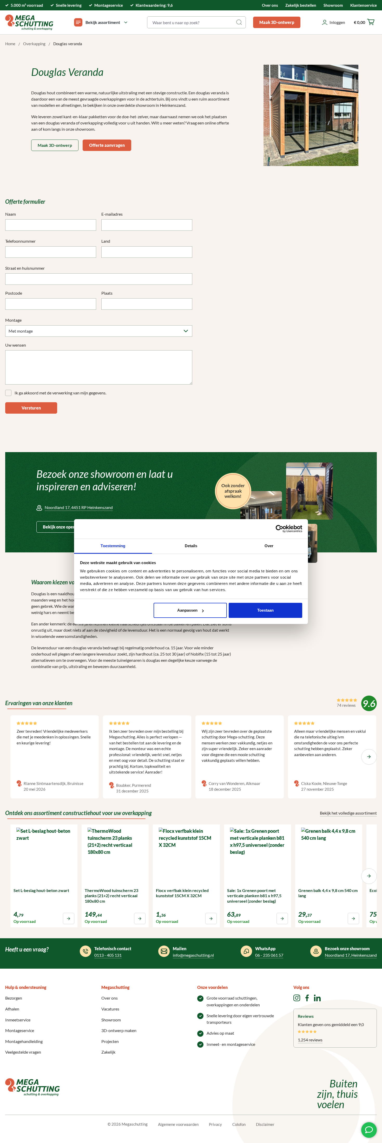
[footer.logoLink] (32, 1086)
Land (105, 241)
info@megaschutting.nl (193, 955)
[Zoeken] (239, 22)
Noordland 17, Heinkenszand (351, 955)
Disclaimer (265, 1124)
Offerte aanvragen (107, 145)
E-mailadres (112, 214)
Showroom (333, 5)
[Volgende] (369, 757)
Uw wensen (15, 344)
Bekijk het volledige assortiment (348, 812)
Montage (13, 320)
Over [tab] (269, 546)
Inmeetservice (17, 1019)
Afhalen (12, 1008)
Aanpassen (187, 610)
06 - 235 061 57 (269, 955)
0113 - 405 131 (108, 955)
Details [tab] (191, 546)
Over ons (270, 5)
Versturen (31, 407)
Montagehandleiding (24, 1041)
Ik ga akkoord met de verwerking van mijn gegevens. (60, 392)
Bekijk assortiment (102, 22)
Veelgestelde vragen (23, 1051)
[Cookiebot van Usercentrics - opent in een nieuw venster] (279, 529)
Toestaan (265, 610)
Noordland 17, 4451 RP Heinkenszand (79, 507)
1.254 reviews (310, 1039)
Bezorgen (13, 997)
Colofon (239, 1124)
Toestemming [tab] (113, 546)
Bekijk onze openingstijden (68, 526)
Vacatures (110, 1008)
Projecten (110, 1041)
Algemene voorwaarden (178, 1124)
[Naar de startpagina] (29, 22)
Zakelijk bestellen (300, 5)
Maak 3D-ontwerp (276, 22)
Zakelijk (108, 1051)
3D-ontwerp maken (118, 1030)
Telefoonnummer (20, 241)
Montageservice (19, 1030)
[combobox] (190, 22)
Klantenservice (363, 5)
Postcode (13, 292)
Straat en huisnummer (25, 268)
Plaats (107, 292)
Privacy (215, 1124)
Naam (10, 214)
